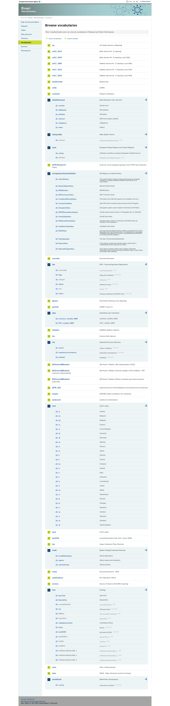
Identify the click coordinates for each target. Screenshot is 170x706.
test (53, 590)
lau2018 (55, 538)
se (59, 512)
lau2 (54, 532)
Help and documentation (30, 22)
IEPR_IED (56, 388)
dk (59, 438)
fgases (55, 301)
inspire (55, 394)
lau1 (54, 406)
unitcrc (61, 293)
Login (130, 1)
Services (24, 46)
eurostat (55, 258)
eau (60, 609)
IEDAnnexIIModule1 (61, 365)
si (59, 516)
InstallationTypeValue (66, 226)
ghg (54, 313)
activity (61, 153)
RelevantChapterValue (66, 249)
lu (59, 481)
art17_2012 (57, 70)
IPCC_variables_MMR (66, 323)
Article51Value (64, 179)
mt (59, 490)
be (59, 416)
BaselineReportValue (66, 186)
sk (59, 521)
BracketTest (63, 600)
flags (60, 275)
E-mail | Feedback (27, 699)
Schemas (24, 38)
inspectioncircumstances (67, 352)
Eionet (30, 17)
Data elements (26, 34)
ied (53, 342)
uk (59, 525)
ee (59, 442)
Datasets (24, 26)
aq (53, 45)
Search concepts (72, 38)
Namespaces (26, 50)
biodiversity (57, 82)
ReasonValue (63, 243)
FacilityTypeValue (65, 216)
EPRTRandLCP (59, 165)
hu (59, 464)
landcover (56, 400)
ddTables (62, 114)
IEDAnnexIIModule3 (61, 371)
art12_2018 (57, 57)
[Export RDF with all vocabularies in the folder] (146, 100)
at (59, 411)
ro (59, 507)
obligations (63, 123)
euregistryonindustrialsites (64, 173)
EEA (30, 1)
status (61, 127)
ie (59, 468)
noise (54, 572)
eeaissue (62, 119)
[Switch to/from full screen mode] (137, 1)
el (59, 446)
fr (59, 459)
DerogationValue (64, 208)
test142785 (62, 632)
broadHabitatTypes (65, 556)
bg (59, 420)
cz (59, 429)
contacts (62, 105)
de (59, 433)
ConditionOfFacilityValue (67, 199)
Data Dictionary (38, 17)
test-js (61, 627)
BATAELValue (63, 190)
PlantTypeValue (64, 239)
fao (53, 264)
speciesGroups (64, 565)
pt (59, 503)
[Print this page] (134, 1)
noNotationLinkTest (65, 623)
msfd (54, 550)
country (61, 685)
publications (57, 578)
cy (59, 425)
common (56, 94)
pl (59, 499)
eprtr (54, 147)
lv (59, 486)
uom (54, 667)
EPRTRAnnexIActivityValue (68, 212)
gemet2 (55, 307)
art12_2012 (57, 51)
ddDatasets (62, 110)
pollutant (62, 357)
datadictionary (58, 100)
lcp (53, 544)
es (59, 451)
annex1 (61, 348)
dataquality (57, 134)
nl (59, 494)
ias (53, 336)
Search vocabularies (55, 38)
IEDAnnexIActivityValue (67, 221)
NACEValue (63, 231)
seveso (55, 584)
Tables (23, 30)
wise (54, 673)
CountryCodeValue (65, 203)
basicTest (62, 596)
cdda (54, 88)
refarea (61, 284)
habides (55, 330)
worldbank (56, 679)
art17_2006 (57, 63)
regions (61, 560)
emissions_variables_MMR (68, 319)
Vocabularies (26, 42)
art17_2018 (57, 76)
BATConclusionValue (66, 195)
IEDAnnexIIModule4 (61, 379)
